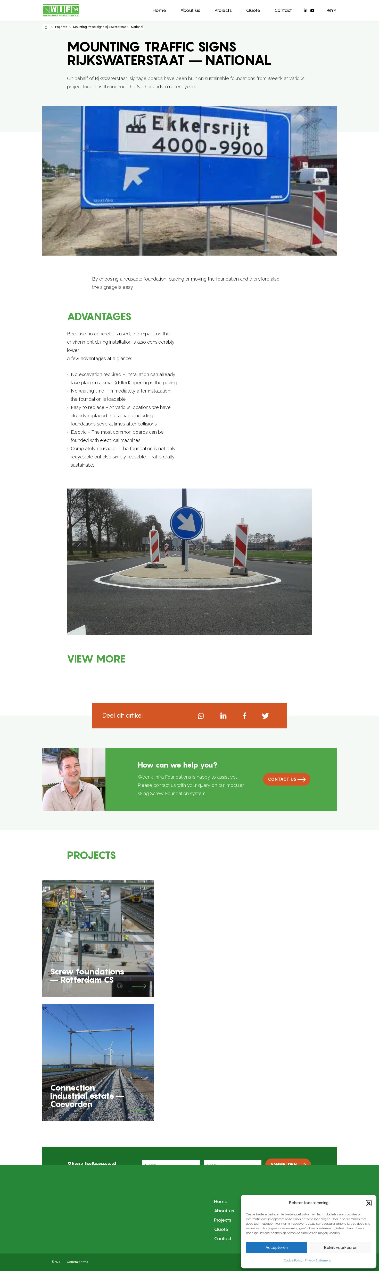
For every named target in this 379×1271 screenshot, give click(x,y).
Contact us (282, 779)
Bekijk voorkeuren (340, 1247)
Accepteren (277, 1247)
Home (159, 10)
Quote (253, 10)
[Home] (46, 27)
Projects (223, 10)
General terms (77, 1262)
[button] (368, 1202)
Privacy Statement (318, 1260)
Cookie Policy (293, 1260)
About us (190, 10)
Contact (283, 10)
